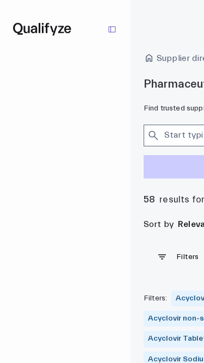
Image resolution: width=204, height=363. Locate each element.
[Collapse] (112, 29)
